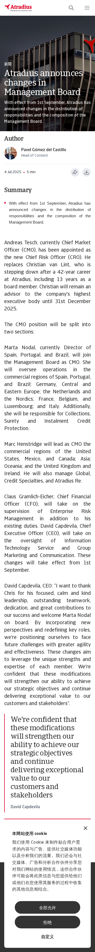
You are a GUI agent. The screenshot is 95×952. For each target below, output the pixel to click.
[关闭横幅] (85, 828)
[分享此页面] (75, 172)
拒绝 (47, 923)
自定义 (47, 937)
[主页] (18, 8)
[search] (71, 8)
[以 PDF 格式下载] (86, 172)
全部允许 (47, 908)
